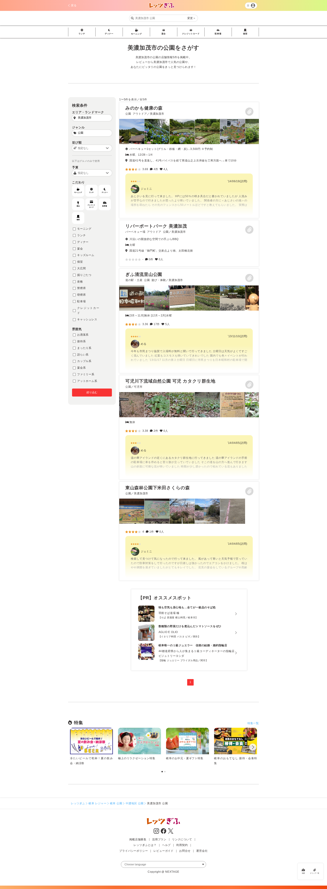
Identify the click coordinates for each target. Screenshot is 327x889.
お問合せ (185, 850)
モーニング (136, 34)
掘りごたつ (84, 275)
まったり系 (84, 348)
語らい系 (83, 354)
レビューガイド (163, 850)
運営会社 (202, 850)
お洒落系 (83, 334)
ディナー (109, 33)
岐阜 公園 (116, 803)
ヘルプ (166, 845)
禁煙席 (81, 288)
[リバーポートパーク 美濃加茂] (189, 243)
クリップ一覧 (314, 873)
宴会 (163, 33)
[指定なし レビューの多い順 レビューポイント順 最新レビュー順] (92, 148)
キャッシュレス (87, 319)
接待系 (81, 341)
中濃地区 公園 (135, 803)
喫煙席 (81, 294)
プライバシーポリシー (133, 850)
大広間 (81, 268)
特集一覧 (253, 723)
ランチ (82, 33)
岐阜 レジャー (98, 803)
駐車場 (218, 33)
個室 (245, 33)
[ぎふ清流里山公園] (189, 320)
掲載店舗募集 (137, 839)
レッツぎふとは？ (145, 845)
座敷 (80, 281)
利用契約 (182, 845)
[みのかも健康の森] (189, 160)
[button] (252, 748)
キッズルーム (85, 255)
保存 (249, 112)
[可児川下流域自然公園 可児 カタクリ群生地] (189, 427)
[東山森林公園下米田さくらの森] (189, 531)
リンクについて (182, 839)
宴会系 (81, 367)
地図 (303, 873)
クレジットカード (190, 33)
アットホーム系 (87, 381)
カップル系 (84, 361)
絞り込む (92, 392)
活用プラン (159, 839)
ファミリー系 (85, 374)
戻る (74, 5)
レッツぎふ (78, 803)
